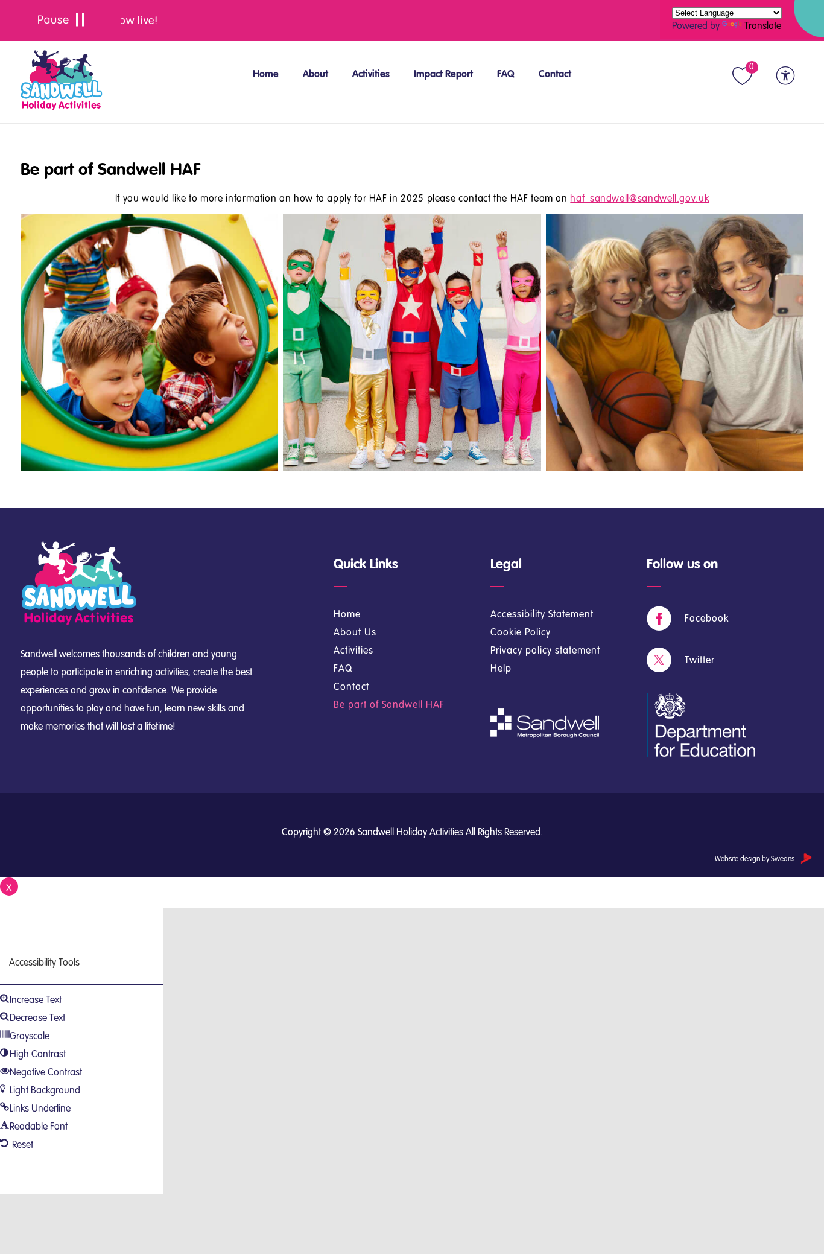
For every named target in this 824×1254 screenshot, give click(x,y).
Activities (371, 73)
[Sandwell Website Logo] (62, 81)
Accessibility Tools (44, 962)
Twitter (700, 660)
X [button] (9, 888)
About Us (355, 632)
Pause (60, 20)
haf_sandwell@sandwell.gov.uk (639, 198)
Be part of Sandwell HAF (110, 170)
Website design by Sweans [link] (754, 859)
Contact (555, 73)
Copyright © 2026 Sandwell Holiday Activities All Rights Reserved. (412, 832)
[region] (412, 20)
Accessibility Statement (542, 614)
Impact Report (443, 73)
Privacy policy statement (545, 650)
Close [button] (11, 902)
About (315, 73)
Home (266, 73)
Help (501, 668)
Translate (762, 26)
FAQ (506, 73)
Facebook (707, 618)
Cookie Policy (520, 632)
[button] (743, 75)
